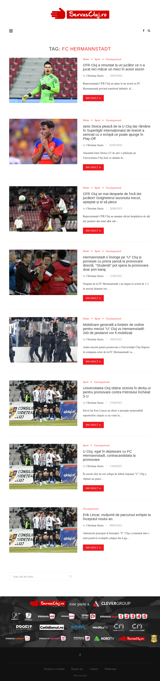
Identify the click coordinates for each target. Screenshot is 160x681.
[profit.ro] (24, 627)
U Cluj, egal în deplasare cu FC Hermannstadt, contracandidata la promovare (109, 456)
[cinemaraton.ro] (118, 627)
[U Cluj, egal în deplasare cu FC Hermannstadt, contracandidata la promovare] (43, 466)
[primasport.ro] (123, 616)
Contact (94, 669)
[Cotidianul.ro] (52, 627)
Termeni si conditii (54, 669)
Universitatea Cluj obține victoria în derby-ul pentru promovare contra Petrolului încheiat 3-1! (117, 392)
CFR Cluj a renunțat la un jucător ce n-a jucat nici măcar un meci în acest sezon (114, 67)
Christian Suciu (94, 75)
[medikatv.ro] (100, 627)
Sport (97, 59)
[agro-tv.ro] (104, 638)
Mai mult (92, 98)
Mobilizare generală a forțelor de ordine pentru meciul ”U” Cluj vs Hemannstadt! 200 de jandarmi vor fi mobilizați (113, 329)
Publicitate (110, 669)
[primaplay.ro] (89, 616)
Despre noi (77, 669)
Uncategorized (113, 59)
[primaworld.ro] (82, 638)
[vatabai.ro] (154, 638)
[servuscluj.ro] (132, 638)
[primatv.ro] (16, 616)
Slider (86, 59)
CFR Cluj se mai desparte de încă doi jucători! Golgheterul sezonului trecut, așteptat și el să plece (112, 198)
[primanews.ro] (68, 616)
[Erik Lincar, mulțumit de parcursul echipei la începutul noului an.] (43, 530)
